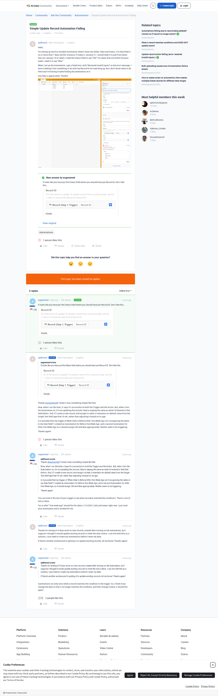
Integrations (22, 642)
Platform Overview (26, 636)
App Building (23, 654)
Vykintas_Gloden (158, 128)
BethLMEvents (156, 119)
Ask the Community (61, 15)
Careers (185, 642)
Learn (103, 630)
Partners (145, 636)
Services (145, 642)
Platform (21, 630)
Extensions (22, 648)
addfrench (42, 42)
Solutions (63, 630)
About (184, 636)
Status (184, 654)
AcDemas (154, 111)
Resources (146, 630)
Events (109, 5)
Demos (103, 654)
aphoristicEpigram (158, 102)
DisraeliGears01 (157, 137)
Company (186, 630)
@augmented (51, 402)
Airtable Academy (109, 636)
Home (29, 15)
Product (62, 636)
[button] (166, 6)
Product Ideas (96, 5)
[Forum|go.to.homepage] (39, 6)
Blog (183, 648)
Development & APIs (151, 72)
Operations (64, 648)
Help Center (142, 5)
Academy (129, 5)
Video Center (106, 648)
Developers (146, 648)
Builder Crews (79, 5)
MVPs (118, 5)
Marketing (63, 642)
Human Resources (68, 654)
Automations (81, 15)
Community (41, 15)
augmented (43, 300)
